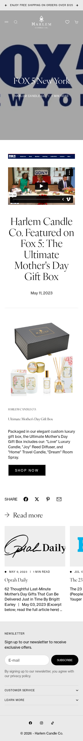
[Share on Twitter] (37, 499)
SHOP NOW (27, 470)
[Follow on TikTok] (52, 723)
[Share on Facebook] (26, 499)
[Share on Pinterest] (48, 499)
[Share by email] (59, 499)
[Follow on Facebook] (30, 723)
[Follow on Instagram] (41, 723)
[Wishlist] (67, 22)
